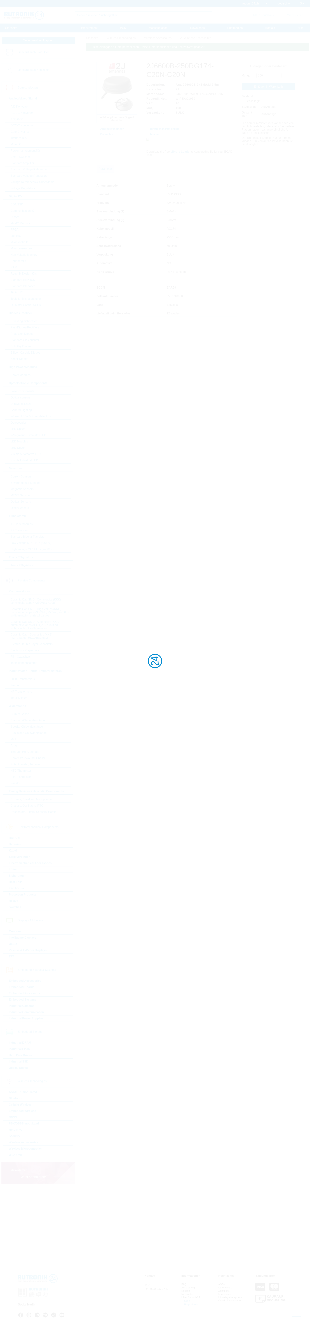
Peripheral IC (19, 261)
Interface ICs (19, 138)
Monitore (15, 931)
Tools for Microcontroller (26, 298)
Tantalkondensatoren (24, 662)
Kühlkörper (16, 888)
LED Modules (19, 441)
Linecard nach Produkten (34, 52)
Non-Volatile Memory (24, 254)
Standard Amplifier (22, 163)
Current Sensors (21, 476)
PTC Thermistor (21, 776)
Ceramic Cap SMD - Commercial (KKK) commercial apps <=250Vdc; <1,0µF (36, 601)
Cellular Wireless (20, 1104)
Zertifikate (224, 1290)
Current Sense (20, 714)
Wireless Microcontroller (25, 1148)
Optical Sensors (21, 501)
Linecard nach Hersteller (33, 69)
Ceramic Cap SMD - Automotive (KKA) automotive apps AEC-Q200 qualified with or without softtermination (35, 625)
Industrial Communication (26, 1012)
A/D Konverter (20, 106)
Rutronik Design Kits (24, 273)
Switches (15, 907)
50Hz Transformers (23, 679)
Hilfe (301, 27)
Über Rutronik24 (190, 1297)
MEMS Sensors (20, 495)
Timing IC (17, 292)
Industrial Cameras (21, 1005)
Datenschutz (225, 1287)
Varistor (15, 783)
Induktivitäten (19, 697)
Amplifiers (17, 119)
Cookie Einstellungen (230, 1300)
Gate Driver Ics (20, 131)
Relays (13, 900)
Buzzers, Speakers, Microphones (32, 799)
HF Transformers (21, 691)
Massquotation (158, 27)
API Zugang (188, 1287)
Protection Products (22, 894)
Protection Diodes (22, 333)
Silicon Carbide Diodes (25, 352)
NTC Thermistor (21, 770)
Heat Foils (15, 881)
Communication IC (22, 210)
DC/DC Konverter (22, 125)
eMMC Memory (20, 223)
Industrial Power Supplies (26, 1018)
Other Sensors (20, 507)
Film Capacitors (21, 656)
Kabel (13, 850)
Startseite (11, 27)
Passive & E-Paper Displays (28, 950)
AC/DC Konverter (22, 112)
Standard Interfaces (23, 286)
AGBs (221, 1284)
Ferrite (15, 685)
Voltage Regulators (23, 188)
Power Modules (20, 375)
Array (14, 745)
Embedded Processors (24, 993)
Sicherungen (17, 875)
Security (14, 1136)
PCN (123, 27)
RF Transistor (19, 530)
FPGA (14, 229)
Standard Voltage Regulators (29, 175)
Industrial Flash (19, 1048)
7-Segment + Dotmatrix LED (28, 435)
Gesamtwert (247, 114)
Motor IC (16, 144)
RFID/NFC (15, 1129)
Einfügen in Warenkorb (268, 86)
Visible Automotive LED (26, 454)
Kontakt (270, 27)
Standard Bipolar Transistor (28, 536)
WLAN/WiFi (16, 1154)
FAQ (183, 1284)
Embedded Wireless (22, 1110)
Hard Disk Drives (20, 1055)
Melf (13, 739)
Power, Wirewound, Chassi (28, 758)
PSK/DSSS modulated (24, 1123)
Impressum (224, 1294)
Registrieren (191, 1304)
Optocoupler (18, 422)
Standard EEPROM (23, 279)
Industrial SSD (18, 1061)
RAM (14, 267)
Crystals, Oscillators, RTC (27, 805)
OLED (13, 943)
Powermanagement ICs (26, 150)
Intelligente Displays (22, 937)
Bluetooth (15, 1098)
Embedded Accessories (25, 980)
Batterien (15, 844)
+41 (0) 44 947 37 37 (156, 1289)
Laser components (22, 391)
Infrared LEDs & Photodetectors (31, 416)
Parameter (105, 168)
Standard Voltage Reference (29, 169)
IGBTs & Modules (22, 524)
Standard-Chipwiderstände (28, 720)
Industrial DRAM (20, 1042)
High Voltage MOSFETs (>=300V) (32, 549)
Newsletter (187, 1294)
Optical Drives (18, 1067)
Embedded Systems (22, 999)
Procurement (89, 27)
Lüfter (13, 869)
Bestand (247, 96)
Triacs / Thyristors (22, 565)
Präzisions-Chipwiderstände (29, 732)
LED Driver (18, 447)
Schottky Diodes (21, 346)
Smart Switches (20, 156)
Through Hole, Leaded (25, 751)
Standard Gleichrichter (25, 340)
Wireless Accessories (23, 1142)
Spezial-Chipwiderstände (27, 726)
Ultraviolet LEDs (21, 403)
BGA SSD (17, 204)
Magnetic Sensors (22, 489)
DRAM (15, 217)
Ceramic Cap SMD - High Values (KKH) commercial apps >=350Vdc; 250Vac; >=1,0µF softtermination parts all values (40, 612)
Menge (246, 75)
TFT (11, 956)
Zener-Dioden (19, 358)
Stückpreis (249, 106)
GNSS (13, 1117)
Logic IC (16, 235)
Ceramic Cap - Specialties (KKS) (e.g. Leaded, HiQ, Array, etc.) (31, 636)
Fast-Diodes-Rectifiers (25, 327)
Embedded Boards (21, 987)
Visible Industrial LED (24, 460)
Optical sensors (20, 397)
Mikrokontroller (20, 242)
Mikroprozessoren (22, 248)
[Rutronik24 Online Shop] (24, 15)
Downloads (197, 27)
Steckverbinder (19, 856)
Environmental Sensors (25, 482)
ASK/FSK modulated (23, 1092)
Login (187, 1300)
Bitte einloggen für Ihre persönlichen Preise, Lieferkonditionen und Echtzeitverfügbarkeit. (149, 46)
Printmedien (235, 27)
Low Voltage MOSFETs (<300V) (31, 542)
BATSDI (14, 837)
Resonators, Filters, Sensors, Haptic (33, 811)
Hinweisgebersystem (230, 1297)
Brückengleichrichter (24, 321)
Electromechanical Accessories (30, 863)
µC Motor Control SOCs (26, 305)
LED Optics (18, 428)
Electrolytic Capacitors (25, 650)
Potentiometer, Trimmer (25, 764)
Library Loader (180, 151)
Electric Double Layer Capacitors (32, 644)
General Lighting (21, 410)
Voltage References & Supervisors (32, 182)
